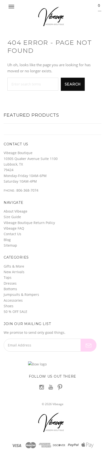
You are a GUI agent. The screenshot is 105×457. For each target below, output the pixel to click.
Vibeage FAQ (14, 228)
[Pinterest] (60, 387)
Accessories (13, 300)
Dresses (10, 283)
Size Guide (12, 217)
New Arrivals (14, 272)
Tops (7, 277)
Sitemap (10, 245)
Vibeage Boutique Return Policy (29, 222)
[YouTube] (51, 387)
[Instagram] (41, 387)
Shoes (8, 306)
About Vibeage (15, 211)
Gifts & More (14, 266)
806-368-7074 (27, 190)
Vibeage (57, 404)
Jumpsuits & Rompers (21, 294)
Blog (7, 239)
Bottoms (10, 289)
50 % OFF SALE (15, 311)
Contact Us (12, 234)
